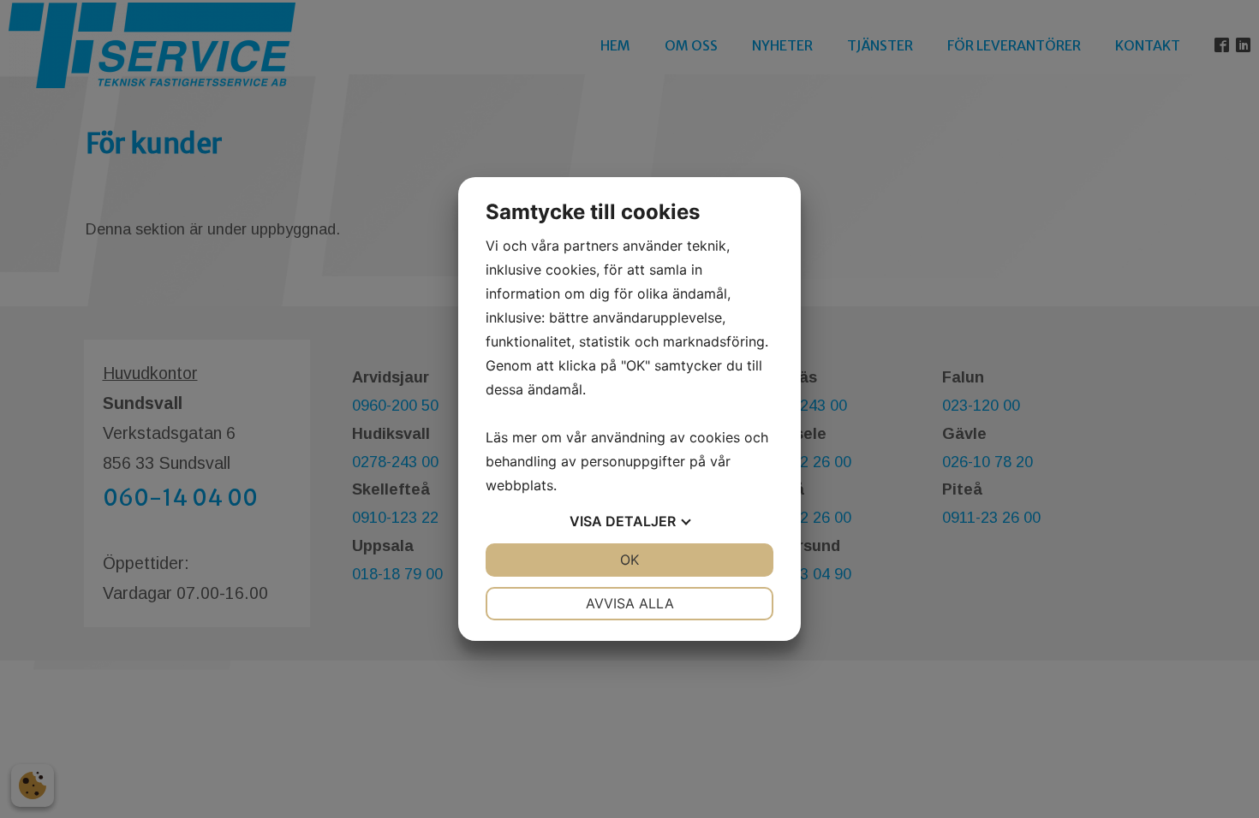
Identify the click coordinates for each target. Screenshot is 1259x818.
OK (629, 559)
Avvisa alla (630, 603)
